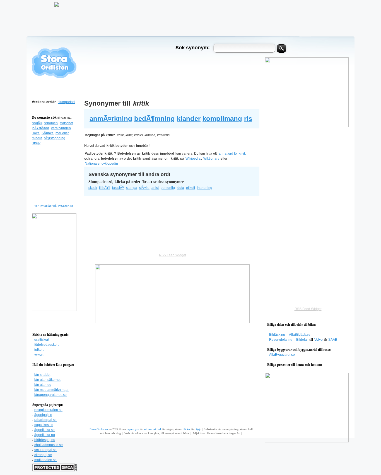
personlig (168, 188)
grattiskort (41, 340)
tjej (198, 429)
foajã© (37, 123)
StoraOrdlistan (99, 429)
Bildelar (302, 340)
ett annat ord (152, 429)
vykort (38, 355)
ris (248, 118)
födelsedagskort (46, 345)
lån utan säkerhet (47, 380)
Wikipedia (193, 158)
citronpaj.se (43, 455)
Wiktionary (211, 158)
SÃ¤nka (48, 133)
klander (189, 118)
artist (155, 188)
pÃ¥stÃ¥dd (40, 128)
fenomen (51, 123)
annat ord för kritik (232, 153)
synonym (133, 429)
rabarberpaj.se (45, 420)
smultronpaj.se (45, 450)
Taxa (36, 133)
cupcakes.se (43, 425)
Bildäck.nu (277, 335)
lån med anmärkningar (51, 390)
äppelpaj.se (43, 415)
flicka (187, 429)
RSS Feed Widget (308, 309)
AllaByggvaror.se (282, 355)
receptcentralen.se (48, 410)
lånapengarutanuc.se (50, 395)
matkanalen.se (45, 460)
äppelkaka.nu (44, 435)
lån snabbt (42, 375)
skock (92, 188)
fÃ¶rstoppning (54, 138)
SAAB (332, 340)
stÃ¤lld (144, 188)
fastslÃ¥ (118, 188)
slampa (131, 188)
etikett (190, 188)
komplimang (222, 118)
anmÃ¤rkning (111, 118)
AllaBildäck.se (299, 335)
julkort (39, 350)
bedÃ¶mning (154, 118)
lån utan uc (42, 385)
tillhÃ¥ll (104, 188)
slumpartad (66, 102)
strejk (36, 143)
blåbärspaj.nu (44, 440)
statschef (66, 123)
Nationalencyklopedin (101, 163)
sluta (180, 188)
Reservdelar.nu (280, 340)
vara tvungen (61, 128)
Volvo (318, 340)
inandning (204, 188)
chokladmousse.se (48, 445)
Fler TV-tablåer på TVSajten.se (53, 205)
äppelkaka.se (44, 430)
